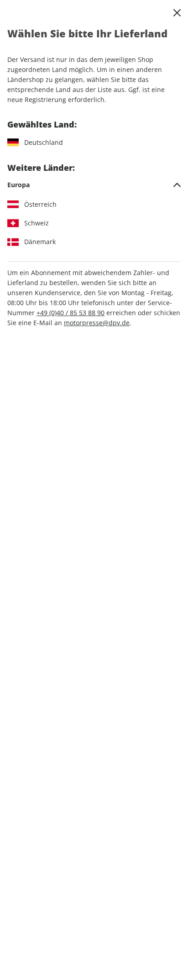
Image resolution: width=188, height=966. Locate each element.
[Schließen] (177, 13)
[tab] (94, 185)
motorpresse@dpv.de (97, 322)
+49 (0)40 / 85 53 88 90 (70, 312)
